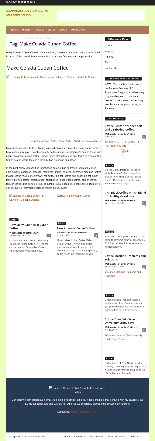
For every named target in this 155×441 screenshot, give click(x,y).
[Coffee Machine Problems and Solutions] (125, 283)
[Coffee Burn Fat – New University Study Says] (125, 346)
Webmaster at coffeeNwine (24, 232)
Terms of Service (116, 436)
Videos (52, 29)
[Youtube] (146, 2)
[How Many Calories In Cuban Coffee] (30, 207)
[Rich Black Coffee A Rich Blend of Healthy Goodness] (125, 220)
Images (40, 29)
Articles (27, 29)
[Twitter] (140, 2)
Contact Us (78, 29)
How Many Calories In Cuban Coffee (28, 226)
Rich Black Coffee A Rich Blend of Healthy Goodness (125, 194)
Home (14, 29)
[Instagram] (134, 2)
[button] (143, 30)
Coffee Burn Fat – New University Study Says (120, 320)
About (63, 29)
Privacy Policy (96, 436)
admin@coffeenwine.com (84, 411)
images (109, 51)
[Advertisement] (101, 15)
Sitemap (133, 436)
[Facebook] (128, 2)
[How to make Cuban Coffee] (77, 209)
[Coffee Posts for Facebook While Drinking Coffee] (125, 153)
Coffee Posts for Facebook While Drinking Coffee (123, 127)
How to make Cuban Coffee (76, 228)
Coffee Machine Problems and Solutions (125, 257)
